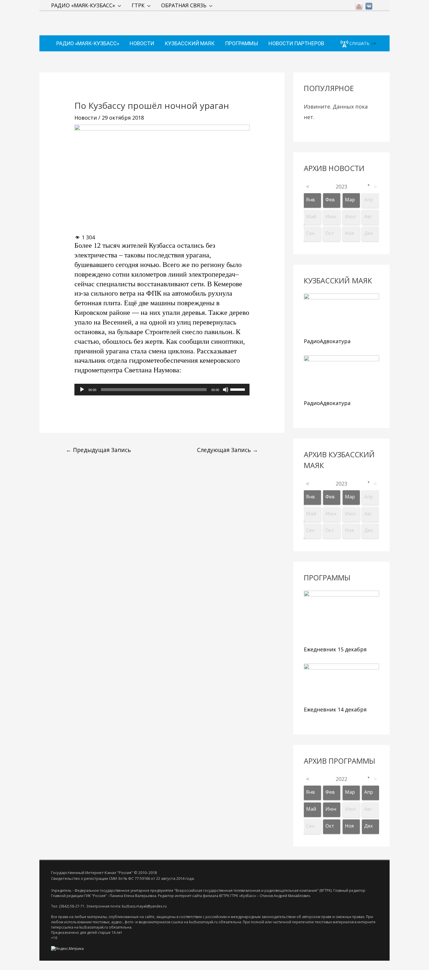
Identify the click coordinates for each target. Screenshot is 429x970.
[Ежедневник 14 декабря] (341, 683)
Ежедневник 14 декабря (335, 709)
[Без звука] (226, 389)
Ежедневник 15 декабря (335, 649)
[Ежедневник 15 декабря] (341, 616)
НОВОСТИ (142, 43)
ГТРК (138, 5)
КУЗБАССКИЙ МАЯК (189, 43)
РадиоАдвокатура (327, 341)
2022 (341, 778)
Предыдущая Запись (98, 450)
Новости (85, 117)
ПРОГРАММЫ (241, 43)
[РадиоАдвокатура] (341, 313)
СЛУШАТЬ (358, 43)
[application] (162, 389)
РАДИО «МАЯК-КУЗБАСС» (83, 5)
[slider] (238, 389)
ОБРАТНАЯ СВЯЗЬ (183, 5)
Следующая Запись (227, 450)
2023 (341, 186)
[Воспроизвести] (82, 389)
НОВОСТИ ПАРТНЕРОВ (296, 43)
